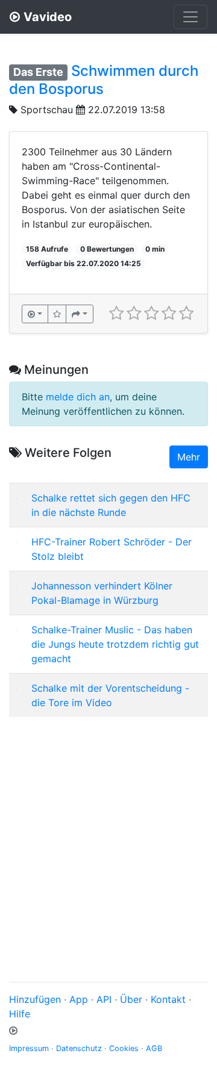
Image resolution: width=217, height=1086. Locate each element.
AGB (154, 1048)
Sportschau (46, 110)
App (78, 999)
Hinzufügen (35, 999)
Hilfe (19, 1014)
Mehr (188, 457)
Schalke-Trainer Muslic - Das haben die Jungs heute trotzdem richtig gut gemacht (115, 644)
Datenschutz (79, 1048)
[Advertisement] (108, 835)
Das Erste (38, 72)
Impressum (29, 1048)
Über (131, 999)
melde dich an (78, 397)
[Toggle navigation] (190, 17)
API (104, 999)
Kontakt (168, 999)
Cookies (124, 1048)
